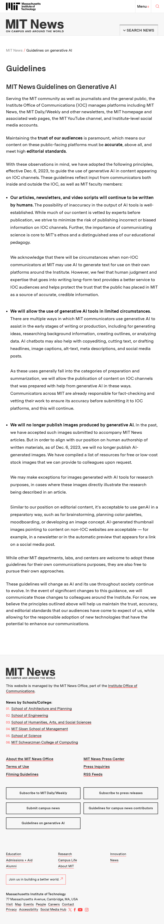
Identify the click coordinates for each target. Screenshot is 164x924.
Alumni (11, 866)
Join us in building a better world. (34, 879)
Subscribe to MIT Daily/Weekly (43, 793)
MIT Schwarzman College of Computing (44, 742)
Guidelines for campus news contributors (121, 808)
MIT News (14, 50)
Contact (68, 904)
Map (18, 904)
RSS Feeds (92, 774)
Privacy (11, 909)
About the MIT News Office (29, 759)
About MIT (66, 866)
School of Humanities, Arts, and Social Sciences (51, 722)
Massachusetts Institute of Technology (36, 894)
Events (28, 904)
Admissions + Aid (19, 860)
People (41, 904)
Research (65, 854)
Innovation (118, 854)
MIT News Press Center (103, 759)
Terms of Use (17, 766)
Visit (9, 904)
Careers (54, 904)
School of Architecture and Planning (41, 708)
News (114, 860)
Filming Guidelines (22, 774)
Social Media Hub (53, 909)
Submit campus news (43, 808)
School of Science (26, 736)
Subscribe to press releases (121, 793)
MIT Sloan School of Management (39, 729)
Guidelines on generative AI (43, 823)
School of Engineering (29, 715)
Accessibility (28, 909)
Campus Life (67, 860)
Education (13, 854)
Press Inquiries (96, 766)
